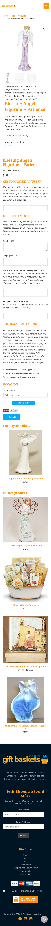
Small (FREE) (8, 241)
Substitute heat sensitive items (22, 373)
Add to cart (23, 403)
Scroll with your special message (23, 270)
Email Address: (23, 822)
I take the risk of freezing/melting (20, 377)
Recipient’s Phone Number (16, 301)
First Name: (23, 809)
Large (10, 255)
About (25, 855)
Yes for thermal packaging (21, 370)
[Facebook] (20, 919)
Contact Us (25, 874)
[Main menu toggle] (46, 6)
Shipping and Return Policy (25, 867)
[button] (43, 29)
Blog (25, 858)
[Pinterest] (31, 919)
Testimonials (25, 864)
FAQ (25, 861)
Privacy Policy (25, 871)
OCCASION (9, 390)
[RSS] (25, 919)
